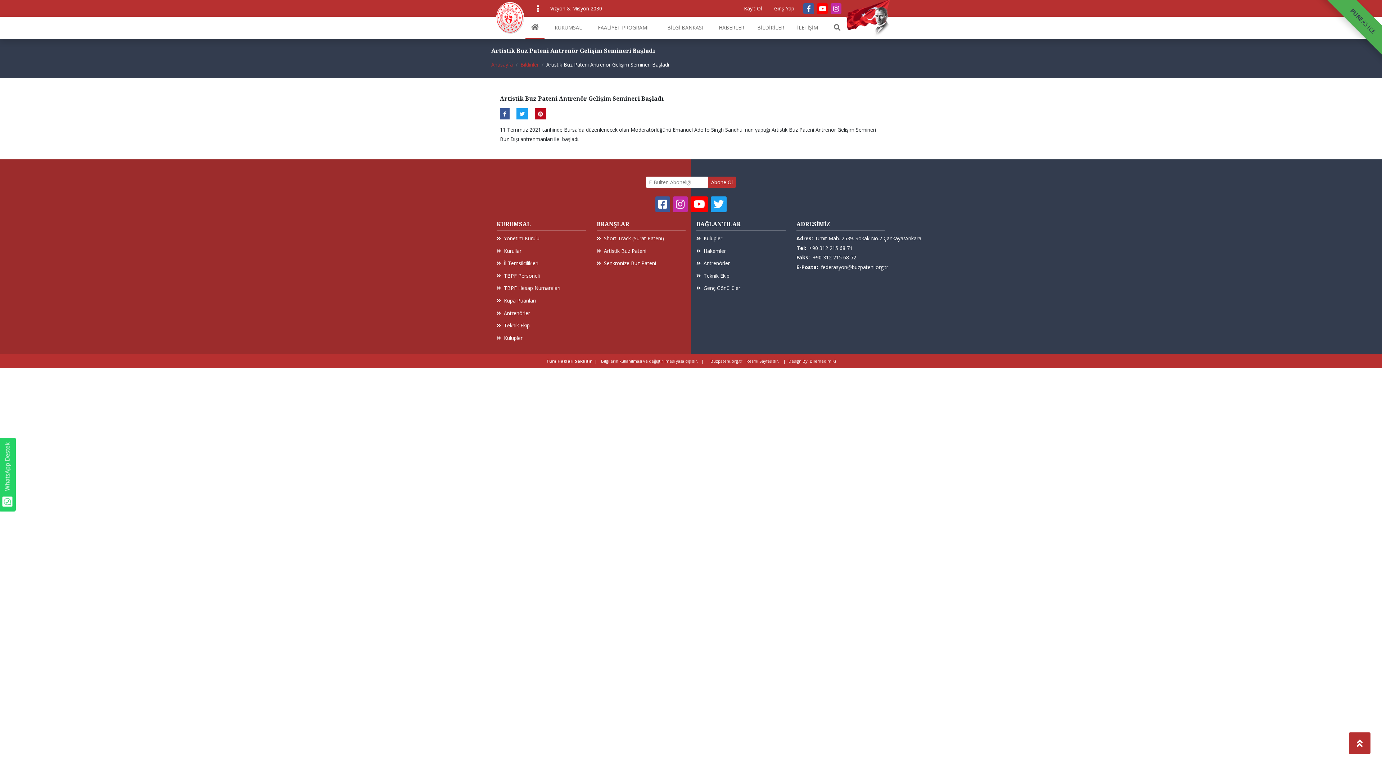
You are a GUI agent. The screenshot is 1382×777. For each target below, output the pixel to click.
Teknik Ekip (517, 325)
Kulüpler (513, 338)
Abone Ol (722, 182)
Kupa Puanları (520, 300)
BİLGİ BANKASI (685, 27)
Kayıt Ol (753, 8)
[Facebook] (808, 8)
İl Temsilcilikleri (521, 263)
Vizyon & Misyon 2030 (576, 8)
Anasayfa (502, 64)
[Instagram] (836, 8)
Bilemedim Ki (823, 361)
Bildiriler (529, 64)
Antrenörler (517, 313)
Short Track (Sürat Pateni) (634, 238)
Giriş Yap (784, 8)
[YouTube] (822, 8)
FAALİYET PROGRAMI (623, 27)
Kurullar (512, 250)
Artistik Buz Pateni (625, 250)
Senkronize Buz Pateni (630, 263)
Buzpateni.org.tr (726, 361)
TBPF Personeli (522, 275)
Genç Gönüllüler (722, 288)
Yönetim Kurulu (521, 238)
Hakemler (715, 250)
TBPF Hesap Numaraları (532, 288)
